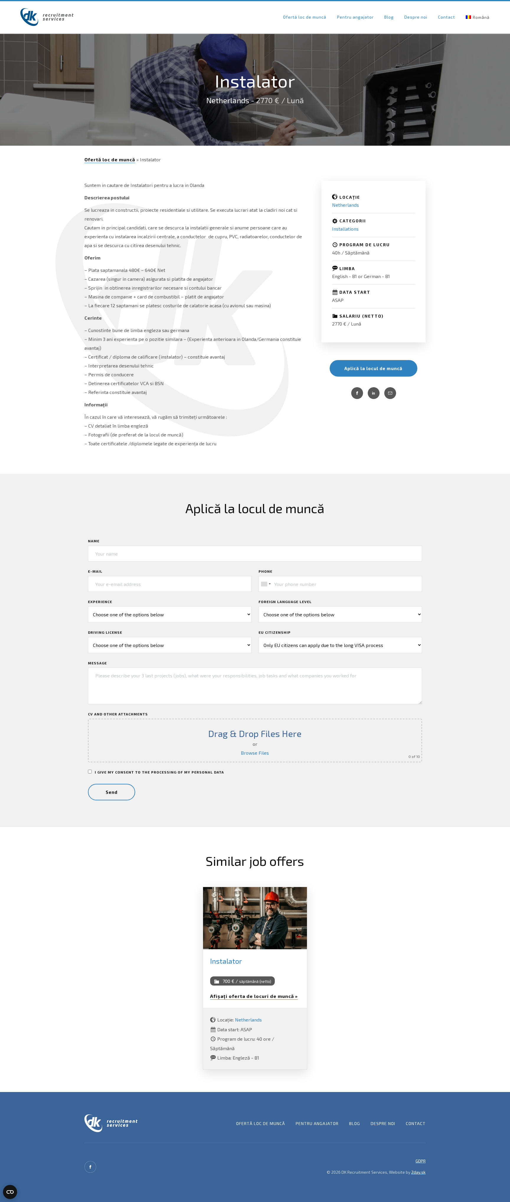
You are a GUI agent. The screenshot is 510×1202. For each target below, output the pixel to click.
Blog (389, 16)
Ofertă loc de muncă (304, 16)
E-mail (95, 571)
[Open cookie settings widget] (10, 1192)
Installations (345, 228)
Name (93, 541)
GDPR (421, 1160)
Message (97, 663)
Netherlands (227, 100)
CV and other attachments (118, 714)
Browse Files (255, 753)
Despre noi (415, 16)
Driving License (105, 632)
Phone (265, 571)
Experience (100, 602)
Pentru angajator (355, 16)
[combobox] (265, 584)
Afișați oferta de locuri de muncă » (254, 996)
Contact (446, 16)
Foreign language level (285, 602)
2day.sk (418, 1172)
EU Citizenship (275, 632)
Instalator (226, 961)
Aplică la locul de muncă (373, 368)
